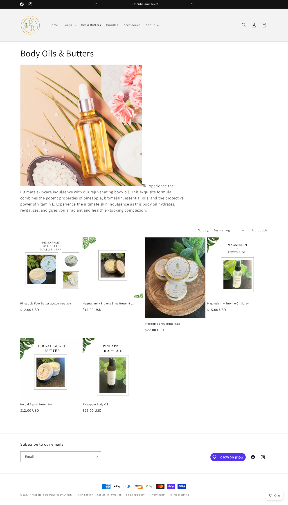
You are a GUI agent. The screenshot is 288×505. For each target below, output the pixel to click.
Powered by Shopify (60, 494)
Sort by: (203, 230)
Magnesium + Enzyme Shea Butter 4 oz (108, 303)
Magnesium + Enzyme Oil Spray (228, 303)
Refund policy (85, 494)
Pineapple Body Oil (95, 404)
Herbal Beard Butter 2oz (36, 404)
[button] (69, 25)
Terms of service (179, 494)
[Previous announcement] (96, 4)
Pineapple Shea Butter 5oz (162, 324)
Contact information (109, 494)
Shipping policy (135, 494)
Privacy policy (157, 494)
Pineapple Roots (39, 494)
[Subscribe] (96, 456)
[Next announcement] (192, 4)
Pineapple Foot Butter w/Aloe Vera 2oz (45, 303)
